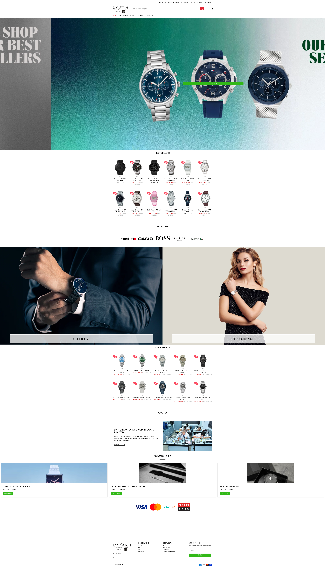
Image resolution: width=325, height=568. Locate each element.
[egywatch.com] (120, 8)
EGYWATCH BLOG (162, 456)
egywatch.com (119, 564)
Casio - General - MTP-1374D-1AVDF (137, 179)
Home (114, 15)
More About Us (119, 444)
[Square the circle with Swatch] (54, 473)
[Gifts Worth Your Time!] (271, 473)
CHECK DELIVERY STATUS (188, 2)
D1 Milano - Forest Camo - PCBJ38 (183, 371)
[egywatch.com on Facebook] (113, 557)
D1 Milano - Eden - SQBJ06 (142, 371)
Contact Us (207, 2)
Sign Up (200, 555)
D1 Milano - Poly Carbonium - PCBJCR (203, 371)
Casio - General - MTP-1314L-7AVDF (137, 210)
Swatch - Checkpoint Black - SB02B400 (154, 179)
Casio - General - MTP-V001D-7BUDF (171, 179)
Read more (8, 494)
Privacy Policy (167, 546)
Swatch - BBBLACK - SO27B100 (120, 179)
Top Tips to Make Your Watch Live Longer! (130, 486)
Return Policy (166, 547)
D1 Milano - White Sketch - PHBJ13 (183, 398)
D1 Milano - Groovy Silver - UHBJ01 (203, 398)
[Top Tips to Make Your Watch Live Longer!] (162, 473)
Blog (153, 15)
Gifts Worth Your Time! (230, 486)
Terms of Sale (166, 549)
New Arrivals (162, 347)
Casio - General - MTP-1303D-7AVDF (204, 179)
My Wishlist (162, 2)
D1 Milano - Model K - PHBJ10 (122, 397)
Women (125, 15)
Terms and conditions (169, 551)
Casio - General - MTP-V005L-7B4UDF (204, 210)
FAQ (139, 549)
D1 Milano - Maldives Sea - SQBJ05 (122, 371)
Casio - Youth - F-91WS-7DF (188, 179)
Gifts (132, 15)
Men (119, 15)
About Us (199, 2)
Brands (140, 15)
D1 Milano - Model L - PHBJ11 (142, 397)
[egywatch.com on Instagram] (115, 557)
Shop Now (195, 83)
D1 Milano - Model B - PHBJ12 (163, 397)
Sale (148, 15)
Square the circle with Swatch (17, 486)
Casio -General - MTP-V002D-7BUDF (171, 210)
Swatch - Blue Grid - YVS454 (188, 210)
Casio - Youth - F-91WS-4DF (154, 210)
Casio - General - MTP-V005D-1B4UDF (120, 210)
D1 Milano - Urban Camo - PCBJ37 (162, 371)
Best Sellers (162, 153)
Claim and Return (173, 2)
